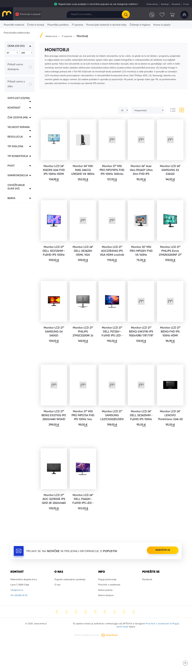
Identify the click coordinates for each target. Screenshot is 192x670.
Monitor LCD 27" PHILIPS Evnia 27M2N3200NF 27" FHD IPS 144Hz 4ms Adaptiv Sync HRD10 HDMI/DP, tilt (170, 251)
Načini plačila (105, 590)
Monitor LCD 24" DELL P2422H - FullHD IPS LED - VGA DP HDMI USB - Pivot (83, 499)
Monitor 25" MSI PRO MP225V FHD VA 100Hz (141, 251)
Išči (126, 14)
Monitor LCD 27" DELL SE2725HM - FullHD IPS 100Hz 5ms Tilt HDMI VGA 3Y (54, 251)
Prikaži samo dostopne (15, 67)
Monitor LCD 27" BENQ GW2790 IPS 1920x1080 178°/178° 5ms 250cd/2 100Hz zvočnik (141, 332)
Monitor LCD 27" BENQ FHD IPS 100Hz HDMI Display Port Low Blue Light (170, 332)
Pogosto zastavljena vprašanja (69, 579)
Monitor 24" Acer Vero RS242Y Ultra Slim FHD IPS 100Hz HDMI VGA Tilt (141, 170)
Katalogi (165, 4)
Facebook (147, 579)
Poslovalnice (152, 4)
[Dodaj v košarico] (63, 189)
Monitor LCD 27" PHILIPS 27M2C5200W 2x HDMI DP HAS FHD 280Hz (83, 332)
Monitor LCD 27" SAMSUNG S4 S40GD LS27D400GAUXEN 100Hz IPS (54, 332)
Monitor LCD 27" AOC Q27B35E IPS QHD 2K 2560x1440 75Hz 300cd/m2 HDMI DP (54, 499)
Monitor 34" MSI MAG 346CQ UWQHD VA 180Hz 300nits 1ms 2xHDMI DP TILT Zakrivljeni (82, 170)
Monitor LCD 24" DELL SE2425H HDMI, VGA (83, 251)
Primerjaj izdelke (152, 15)
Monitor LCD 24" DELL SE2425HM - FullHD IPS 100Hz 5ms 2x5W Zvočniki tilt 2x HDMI (141, 416)
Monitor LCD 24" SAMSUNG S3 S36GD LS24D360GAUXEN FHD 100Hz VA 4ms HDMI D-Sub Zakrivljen (170, 170)
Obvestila (175, 4)
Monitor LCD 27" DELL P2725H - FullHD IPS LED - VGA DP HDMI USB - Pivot (112, 332)
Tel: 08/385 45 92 (18, 595)
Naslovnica (51, 36)
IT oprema (67, 36)
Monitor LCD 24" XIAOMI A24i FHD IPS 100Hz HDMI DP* (54, 170)
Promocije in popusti (30, 14)
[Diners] (86, 612)
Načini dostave (106, 595)
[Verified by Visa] (105, 612)
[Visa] (76, 612)
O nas (186, 4)
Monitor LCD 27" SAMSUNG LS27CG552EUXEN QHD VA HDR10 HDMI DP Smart (112, 416)
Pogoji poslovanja (107, 579)
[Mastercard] (57, 612)
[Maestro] (67, 612)
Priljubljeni (162, 15)
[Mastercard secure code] (115, 612)
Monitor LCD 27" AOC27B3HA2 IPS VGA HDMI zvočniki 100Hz (112, 251)
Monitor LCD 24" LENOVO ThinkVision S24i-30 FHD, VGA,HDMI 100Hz (170, 416)
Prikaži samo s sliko (16, 84)
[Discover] (96, 612)
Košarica (172, 15)
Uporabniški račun (184, 15)
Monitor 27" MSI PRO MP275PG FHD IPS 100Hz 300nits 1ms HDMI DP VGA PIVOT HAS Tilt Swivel (112, 170)
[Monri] (134, 612)
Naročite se (163, 550)
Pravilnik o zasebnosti (109, 585)
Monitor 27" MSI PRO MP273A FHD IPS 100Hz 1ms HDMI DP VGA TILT (83, 416)
